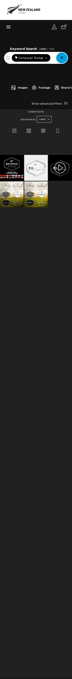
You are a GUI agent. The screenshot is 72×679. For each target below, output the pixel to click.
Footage (44, 87)
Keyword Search (32, 48)
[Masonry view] (14, 131)
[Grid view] (29, 131)
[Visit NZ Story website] (23, 9)
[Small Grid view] (43, 131)
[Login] (54, 27)
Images (23, 87)
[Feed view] (57, 131)
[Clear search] (62, 58)
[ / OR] (46, 49)
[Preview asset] (12, 168)
